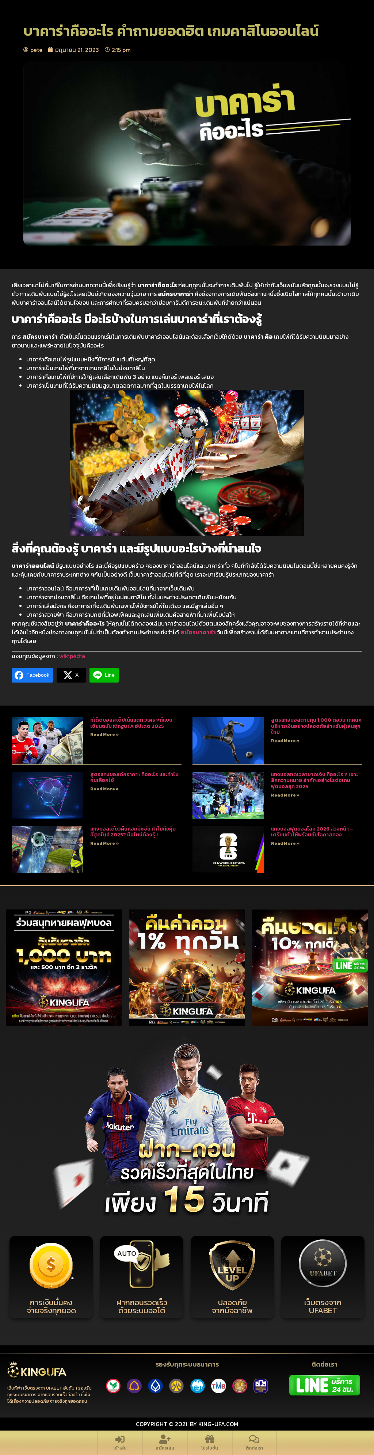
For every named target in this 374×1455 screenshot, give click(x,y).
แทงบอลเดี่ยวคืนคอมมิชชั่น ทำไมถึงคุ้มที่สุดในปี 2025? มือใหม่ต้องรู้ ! (133, 832)
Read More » (104, 734)
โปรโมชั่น (209, 1448)
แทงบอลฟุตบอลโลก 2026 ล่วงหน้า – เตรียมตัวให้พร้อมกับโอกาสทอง (312, 832)
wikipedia (72, 655)
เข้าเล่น (120, 1448)
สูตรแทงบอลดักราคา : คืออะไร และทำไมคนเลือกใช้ (134, 778)
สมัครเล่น (165, 1448)
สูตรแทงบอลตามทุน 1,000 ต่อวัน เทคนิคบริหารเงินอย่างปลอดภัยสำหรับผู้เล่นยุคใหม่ (316, 726)
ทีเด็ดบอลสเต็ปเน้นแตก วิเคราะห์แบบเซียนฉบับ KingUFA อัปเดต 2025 (131, 723)
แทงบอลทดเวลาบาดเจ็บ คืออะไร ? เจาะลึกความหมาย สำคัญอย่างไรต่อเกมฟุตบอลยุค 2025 (314, 781)
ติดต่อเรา (254, 1448)
